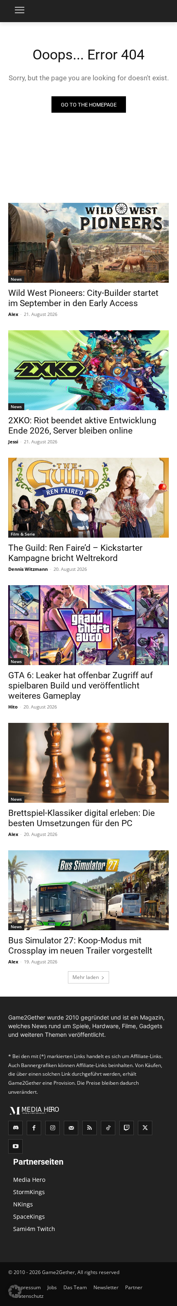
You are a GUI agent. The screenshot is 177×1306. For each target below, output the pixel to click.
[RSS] (89, 1128)
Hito (13, 707)
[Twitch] (126, 1128)
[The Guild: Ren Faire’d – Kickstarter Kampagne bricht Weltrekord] (88, 498)
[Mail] (71, 1128)
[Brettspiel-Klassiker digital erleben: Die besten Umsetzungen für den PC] (88, 763)
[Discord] (15, 1128)
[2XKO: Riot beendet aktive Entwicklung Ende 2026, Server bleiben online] (88, 370)
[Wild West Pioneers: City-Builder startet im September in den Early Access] (88, 243)
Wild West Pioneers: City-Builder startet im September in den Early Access (83, 298)
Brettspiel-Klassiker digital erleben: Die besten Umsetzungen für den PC (81, 818)
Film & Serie (23, 534)
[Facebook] (34, 1128)
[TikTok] (108, 1128)
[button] (15, 1291)
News (16, 279)
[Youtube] (15, 1146)
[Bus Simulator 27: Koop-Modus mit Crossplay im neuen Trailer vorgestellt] (88, 890)
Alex (13, 314)
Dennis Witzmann (28, 569)
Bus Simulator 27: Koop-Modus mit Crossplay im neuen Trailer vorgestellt (80, 946)
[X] (145, 1128)
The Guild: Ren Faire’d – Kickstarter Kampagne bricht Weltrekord (75, 553)
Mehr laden (85, 977)
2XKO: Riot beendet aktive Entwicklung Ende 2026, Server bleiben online (82, 426)
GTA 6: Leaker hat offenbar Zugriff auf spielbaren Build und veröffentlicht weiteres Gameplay (80, 685)
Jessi (13, 441)
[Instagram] (52, 1128)
